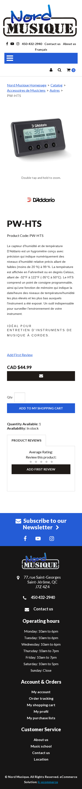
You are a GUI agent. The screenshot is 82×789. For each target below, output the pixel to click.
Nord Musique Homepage (26, 85)
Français (41, 49)
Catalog (57, 85)
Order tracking (41, 698)
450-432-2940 (32, 44)
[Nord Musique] (41, 20)
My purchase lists (41, 718)
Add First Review (20, 355)
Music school (41, 746)
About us (69, 44)
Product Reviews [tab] (26, 440)
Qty (9, 397)
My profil (41, 711)
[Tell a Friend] (41, 376)
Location (41, 759)
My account (41, 692)
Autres (55, 90)
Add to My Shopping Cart (41, 408)
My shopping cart (41, 705)
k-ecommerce (48, 782)
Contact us (52, 44)
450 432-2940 (43, 597)
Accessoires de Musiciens (26, 90)
